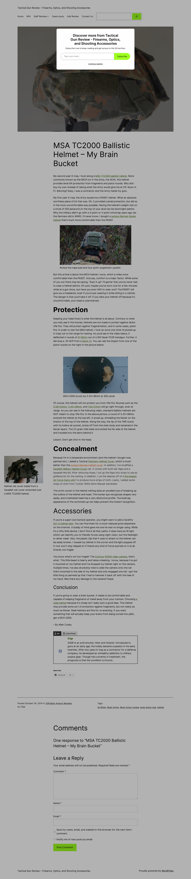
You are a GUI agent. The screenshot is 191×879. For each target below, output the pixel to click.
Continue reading (95, 64)
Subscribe (122, 56)
